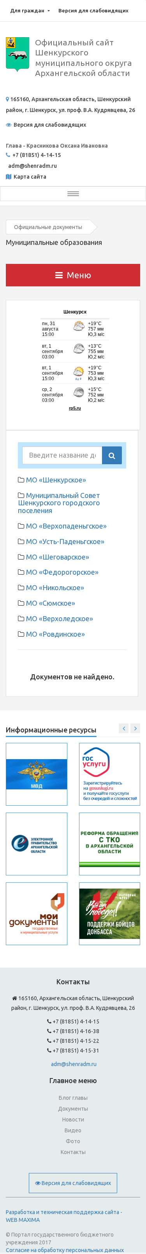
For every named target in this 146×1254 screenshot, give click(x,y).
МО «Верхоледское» (59, 618)
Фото (73, 1141)
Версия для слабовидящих (93, 10)
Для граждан (27, 10)
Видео (73, 1130)
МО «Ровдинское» (55, 634)
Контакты (73, 1152)
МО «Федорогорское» (62, 572)
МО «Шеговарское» (57, 557)
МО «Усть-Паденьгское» (65, 541)
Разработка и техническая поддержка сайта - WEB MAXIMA (64, 1216)
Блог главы (73, 1098)
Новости (73, 1119)
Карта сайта (29, 177)
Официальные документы (48, 227)
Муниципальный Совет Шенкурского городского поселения (59, 503)
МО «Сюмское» (50, 603)
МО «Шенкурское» (56, 480)
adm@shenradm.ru (74, 1064)
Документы (73, 1109)
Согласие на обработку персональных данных (65, 1250)
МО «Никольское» (55, 587)
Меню (79, 275)
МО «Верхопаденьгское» (66, 526)
